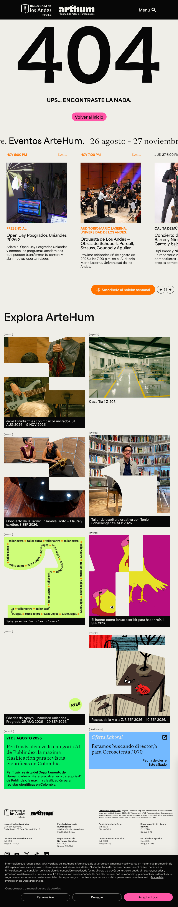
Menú (144, 10)
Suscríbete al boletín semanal (126, 289)
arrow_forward (170, 289)
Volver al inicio (89, 116)
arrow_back (161, 289)
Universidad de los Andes (109, 810)
